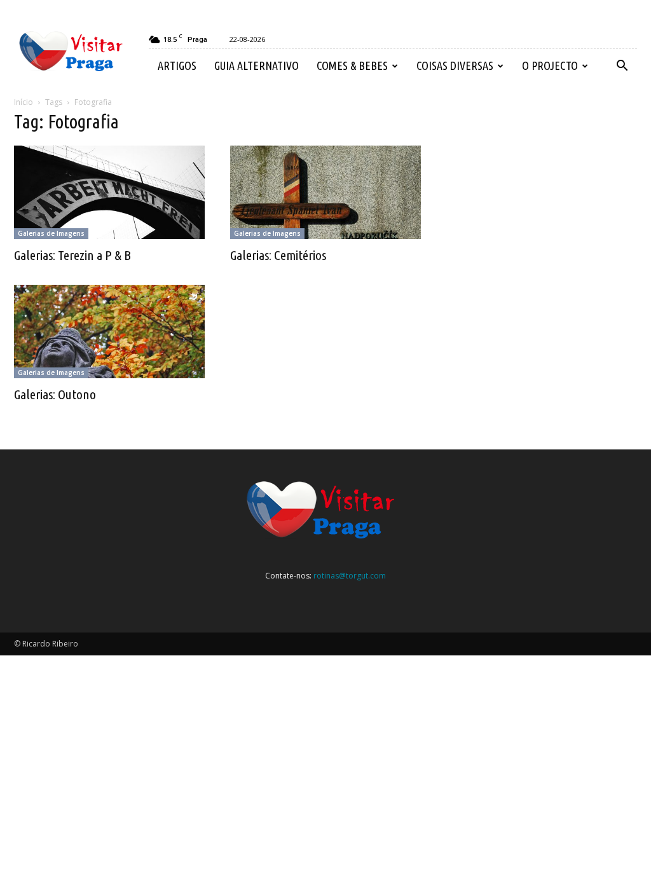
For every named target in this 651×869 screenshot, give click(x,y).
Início (23, 102)
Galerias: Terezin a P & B (72, 255)
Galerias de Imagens (51, 233)
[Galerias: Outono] (109, 331)
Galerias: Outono (55, 394)
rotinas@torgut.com (349, 575)
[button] (621, 66)
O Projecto (550, 65)
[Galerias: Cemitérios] (325, 192)
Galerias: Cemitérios (278, 255)
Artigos (177, 65)
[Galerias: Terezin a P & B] (109, 192)
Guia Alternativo (256, 65)
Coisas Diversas (454, 65)
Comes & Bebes (352, 65)
